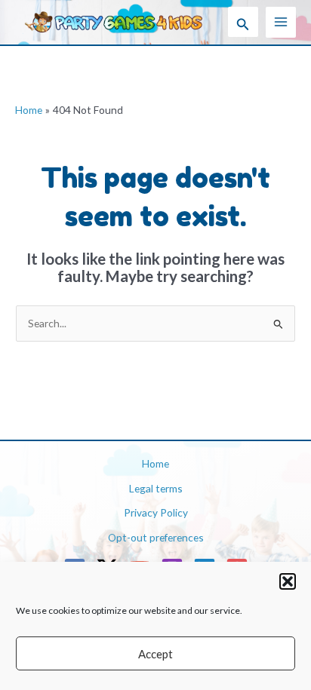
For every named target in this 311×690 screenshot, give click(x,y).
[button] (287, 581)
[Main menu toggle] (281, 22)
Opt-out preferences (156, 537)
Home (155, 463)
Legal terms (156, 488)
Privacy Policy (156, 512)
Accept (155, 654)
